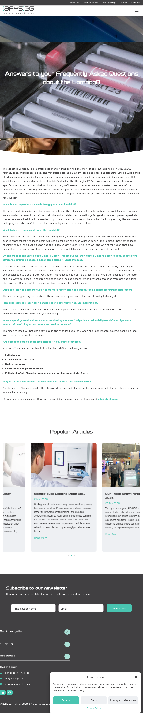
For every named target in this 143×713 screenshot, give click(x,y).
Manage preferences (123, 700)
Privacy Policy (94, 708)
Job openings (109, 2)
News (124, 2)
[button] (136, 677)
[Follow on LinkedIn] (3, 692)
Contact (135, 2)
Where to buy (91, 2)
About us (74, 2)
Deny (94, 700)
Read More (12, 537)
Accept (66, 700)
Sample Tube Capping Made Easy (32, 493)
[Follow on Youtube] (10, 692)
